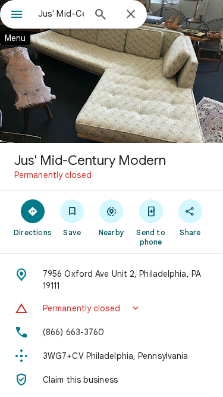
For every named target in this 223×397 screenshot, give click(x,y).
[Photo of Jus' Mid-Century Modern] (111, 71)
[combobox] (61, 14)
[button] (111, 308)
